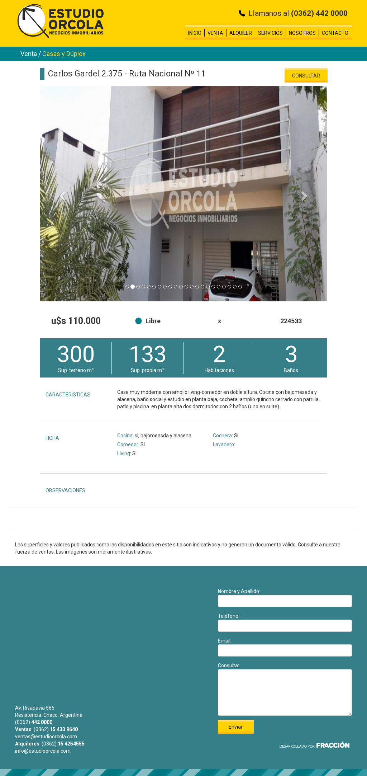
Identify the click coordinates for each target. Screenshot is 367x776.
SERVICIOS (270, 33)
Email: (225, 641)
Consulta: (228, 665)
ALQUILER (240, 33)
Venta (29, 53)
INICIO (194, 33)
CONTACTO (335, 33)
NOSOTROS (302, 33)
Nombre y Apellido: (239, 591)
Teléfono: (228, 616)
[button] (61, 193)
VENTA (215, 33)
